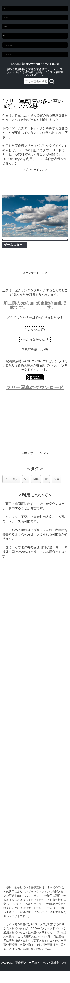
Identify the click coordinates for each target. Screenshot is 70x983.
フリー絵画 (5, 26)
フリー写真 (5, 8)
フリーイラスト (6, 17)
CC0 (58, 887)
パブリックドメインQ (7, 45)
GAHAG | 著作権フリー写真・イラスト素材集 (35, 63)
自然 (36, 479)
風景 (56, 479)
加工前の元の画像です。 (19, 305)
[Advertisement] (35, 182)
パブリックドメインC (7, 54)
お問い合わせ (5, 35)
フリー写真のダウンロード (35, 387)
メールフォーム (42, 907)
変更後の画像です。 (51, 305)
